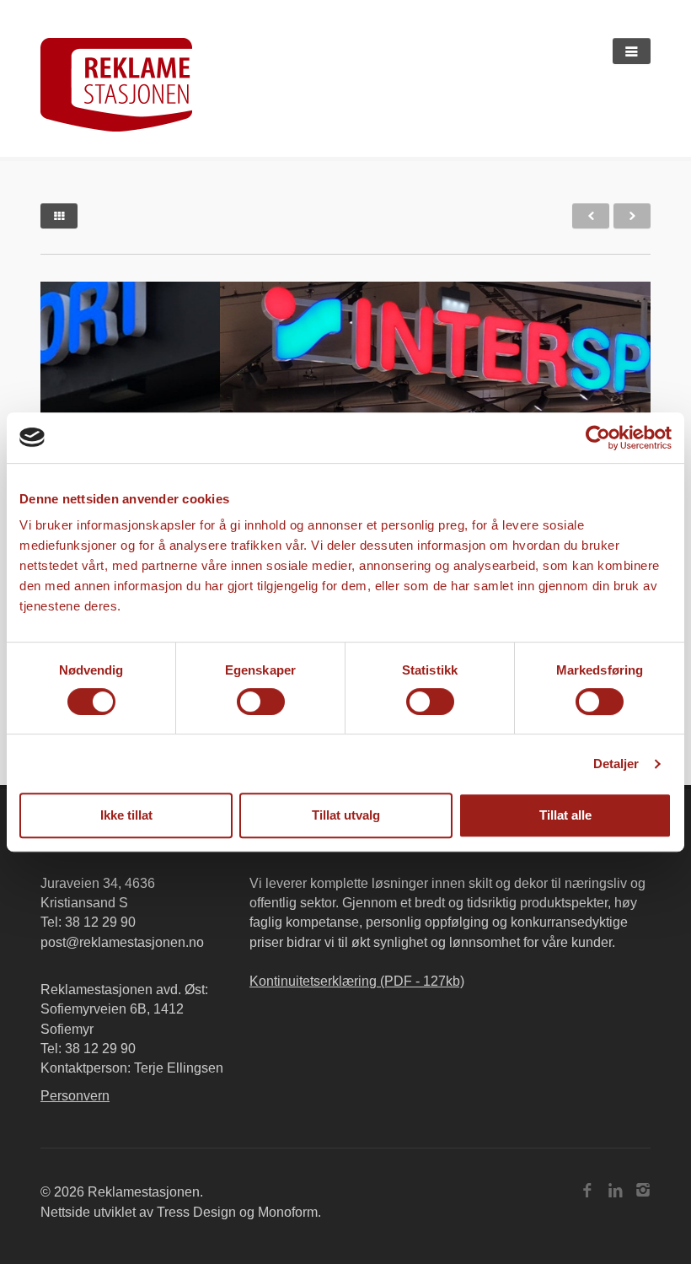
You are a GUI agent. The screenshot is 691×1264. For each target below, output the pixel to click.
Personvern (75, 1096)
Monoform (288, 1212)
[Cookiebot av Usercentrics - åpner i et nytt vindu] (598, 437)
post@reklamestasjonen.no (122, 942)
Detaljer (616, 763)
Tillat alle (565, 815)
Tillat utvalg (346, 815)
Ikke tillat (126, 815)
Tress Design (196, 1212)
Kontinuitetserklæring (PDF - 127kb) (356, 981)
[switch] (261, 701)
